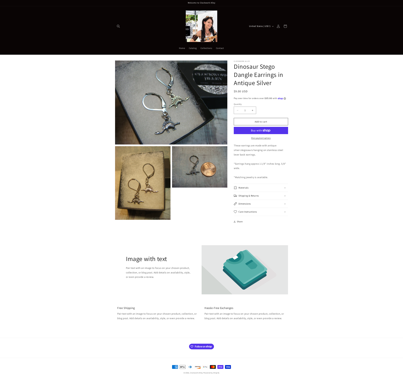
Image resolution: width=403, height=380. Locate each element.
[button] (118, 26)
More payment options (261, 138)
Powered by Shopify (211, 373)
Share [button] (240, 221)
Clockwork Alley (196, 373)
